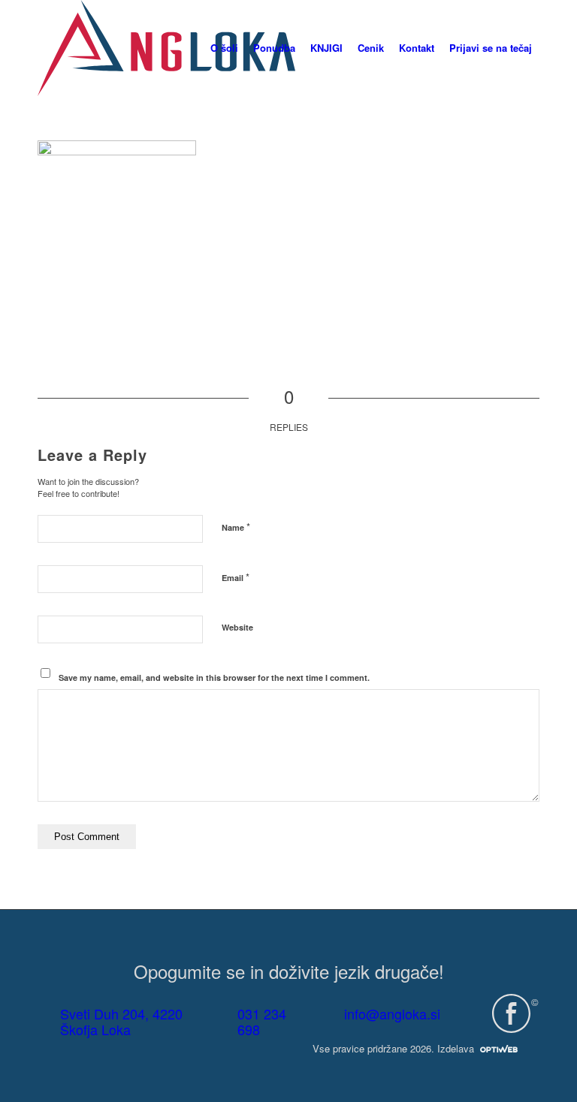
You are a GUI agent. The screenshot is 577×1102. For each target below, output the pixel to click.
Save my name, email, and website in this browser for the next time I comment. (214, 677)
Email (235, 577)
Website (237, 627)
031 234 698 (261, 1021)
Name (236, 526)
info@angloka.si (392, 1013)
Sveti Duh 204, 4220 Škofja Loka (121, 1021)
